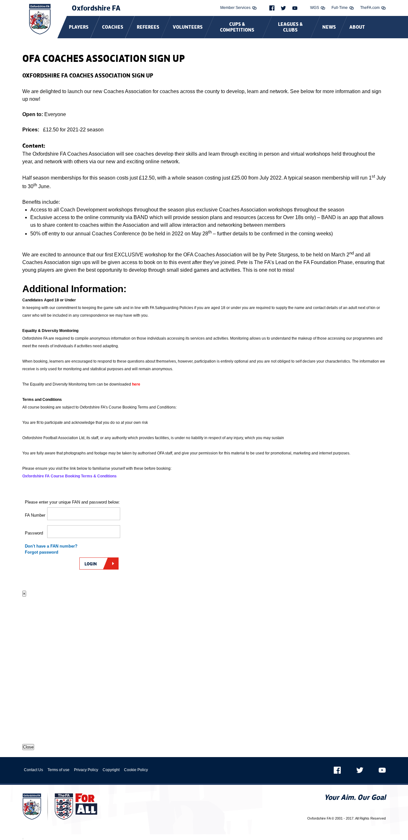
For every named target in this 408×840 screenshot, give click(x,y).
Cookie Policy (136, 770)
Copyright (111, 770)
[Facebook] (271, 8)
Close (28, 747)
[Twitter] (283, 8)
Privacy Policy (86, 770)
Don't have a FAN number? (51, 546)
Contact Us (33, 770)
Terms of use (58, 770)
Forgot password (41, 552)
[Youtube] (294, 8)
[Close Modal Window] (23, 838)
